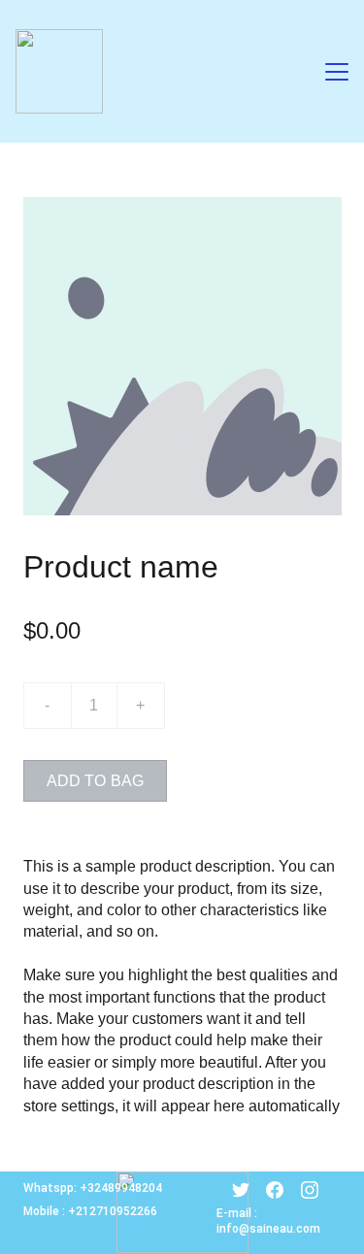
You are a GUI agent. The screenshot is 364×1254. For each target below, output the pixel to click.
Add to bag (96, 781)
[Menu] (336, 72)
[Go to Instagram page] (309, 1190)
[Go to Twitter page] (240, 1190)
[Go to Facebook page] (274, 1190)
